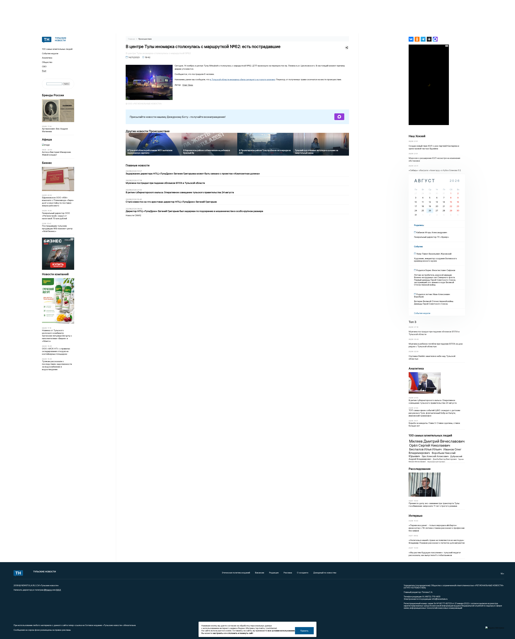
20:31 (416, 166)
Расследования (420, 469)
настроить (218, 633)
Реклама (288, 572)
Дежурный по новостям (324, 572)
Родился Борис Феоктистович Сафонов (435, 270)
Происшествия (145, 39)
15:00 (416, 521)
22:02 (49, 195)
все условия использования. (281, 630)
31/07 (411, 536)
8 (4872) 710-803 (431, 596)
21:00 (416, 398)
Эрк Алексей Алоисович (435, 456)
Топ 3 (412, 322)
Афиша (47, 139)
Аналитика (47, 57)
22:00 (50, 150)
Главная (131, 39)
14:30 (49, 211)
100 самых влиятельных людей (57, 49)
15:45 (49, 346)
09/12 (44, 150)
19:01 (416, 421)
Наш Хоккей (417, 136)
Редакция (274, 572)
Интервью (415, 515)
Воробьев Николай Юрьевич (432, 454)
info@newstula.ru (440, 599)
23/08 (411, 408)
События (418, 246)
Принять (304, 630)
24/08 (44, 195)
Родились (419, 225)
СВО (44, 66)
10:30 (416, 548)
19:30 (416, 501)
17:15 (49, 328)
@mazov (48, 589)
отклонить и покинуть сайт (240, 633)
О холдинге (302, 572)
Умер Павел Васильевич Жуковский (433, 253)
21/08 (44, 223)
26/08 (44, 328)
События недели (50, 53)
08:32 (416, 536)
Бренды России (53, 95)
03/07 (411, 501)
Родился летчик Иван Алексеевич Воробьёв (432, 295)
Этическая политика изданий (236, 572)
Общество (47, 62)
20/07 (411, 548)
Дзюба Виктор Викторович (445, 459)
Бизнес (47, 162)
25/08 (44, 126)
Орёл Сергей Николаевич (429, 445)
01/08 (411, 521)
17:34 (49, 126)
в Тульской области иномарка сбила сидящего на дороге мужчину (242, 79)
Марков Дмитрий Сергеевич (436, 462)
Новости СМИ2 (133, 215)
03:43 (416, 339)
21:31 (416, 141)
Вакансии (259, 572)
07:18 (416, 327)
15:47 (49, 223)
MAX (58, 589)
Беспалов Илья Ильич (425, 449)
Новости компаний (55, 274)
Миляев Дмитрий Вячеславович (437, 441)
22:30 (416, 351)
